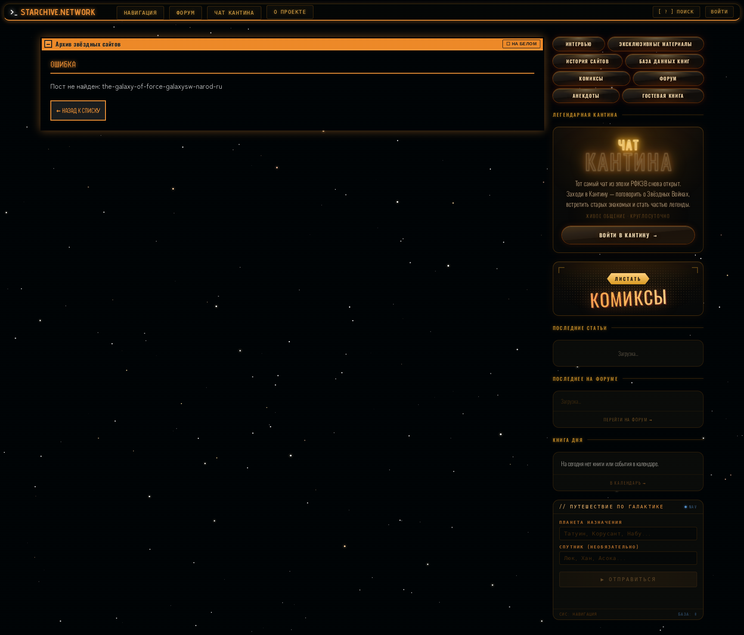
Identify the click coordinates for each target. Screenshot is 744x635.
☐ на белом (521, 43)
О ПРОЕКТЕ (290, 12)
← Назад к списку (78, 111)
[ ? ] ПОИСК (676, 12)
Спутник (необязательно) (599, 549)
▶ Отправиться (628, 582)
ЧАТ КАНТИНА (234, 13)
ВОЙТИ (719, 12)
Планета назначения (591, 524)
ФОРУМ (186, 13)
